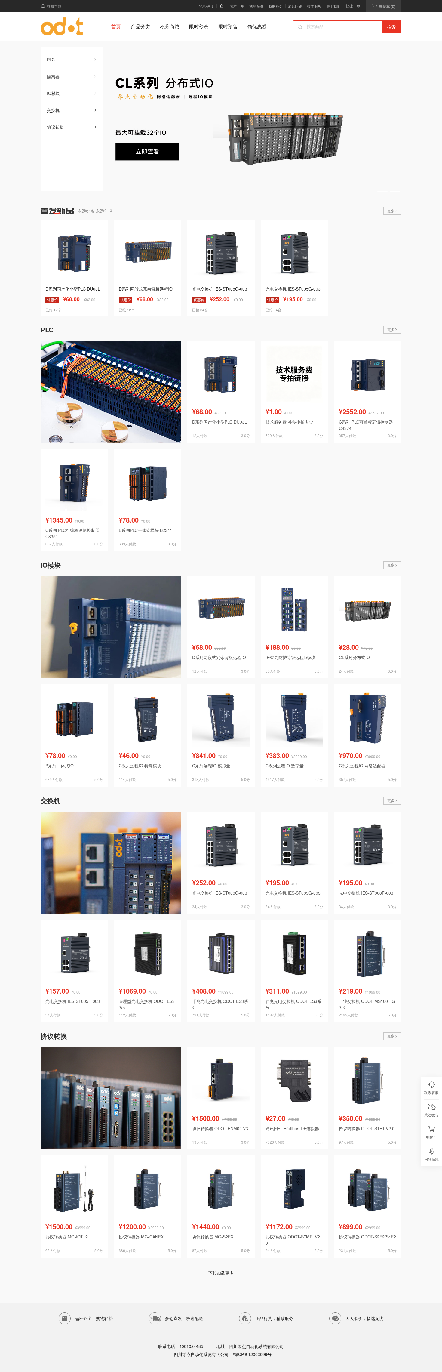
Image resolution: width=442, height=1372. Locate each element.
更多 (390, 210)
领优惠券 (257, 26)
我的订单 (237, 5)
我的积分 (276, 5)
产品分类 (140, 26)
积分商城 (169, 26)
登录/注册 (206, 5)
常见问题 (295, 5)
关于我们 (333, 5)
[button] (382, 191)
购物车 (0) (387, 6)
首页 (116, 26)
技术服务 (314, 5)
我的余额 (256, 5)
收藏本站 (54, 5)
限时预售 (228, 26)
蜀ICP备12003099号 (252, 1354)
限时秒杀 (198, 26)
